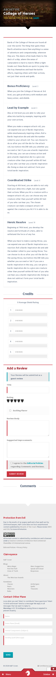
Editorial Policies (35, 463)
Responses (35, 571)
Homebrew (7, 581)
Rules (9, 591)
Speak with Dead (37, 568)
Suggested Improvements (19, 440)
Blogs (5, 564)
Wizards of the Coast (28, 527)
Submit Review (16, 474)
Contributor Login (46, 666)
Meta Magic (11, 566)
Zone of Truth (12, 571)
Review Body (13, 418)
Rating (10, 397)
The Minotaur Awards (15, 577)
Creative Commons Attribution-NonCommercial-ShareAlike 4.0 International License (24, 542)
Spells (33, 586)
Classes (10, 584)
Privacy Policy (22, 547)
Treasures (34, 589)
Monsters (10, 589)
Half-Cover (7, 560)
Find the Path (12, 568)
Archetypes (35, 584)
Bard (36, 18)
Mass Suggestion (37, 566)
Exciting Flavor (20, 410)
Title (9, 385)
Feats (9, 586)
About (5, 575)
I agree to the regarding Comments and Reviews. (27, 465)
